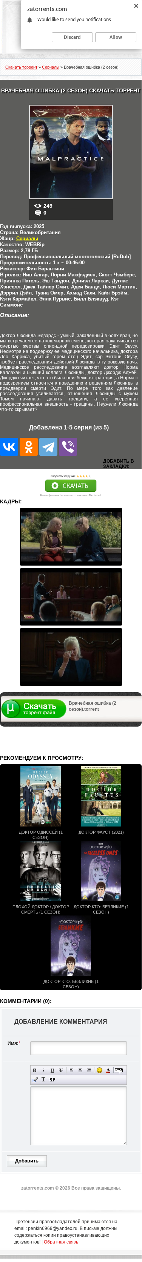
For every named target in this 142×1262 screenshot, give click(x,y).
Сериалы (27, 238)
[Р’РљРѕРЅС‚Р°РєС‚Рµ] (9, 447)
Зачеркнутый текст (61, 1070)
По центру (80, 1070)
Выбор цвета (108, 1070)
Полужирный (35, 1070)
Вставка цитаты (35, 1079)
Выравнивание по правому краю (89, 1070)
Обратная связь (61, 1242)
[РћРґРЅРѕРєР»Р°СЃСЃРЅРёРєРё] (29, 447)
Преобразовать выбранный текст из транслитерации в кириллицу (43, 1079)
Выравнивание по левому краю (71, 1070)
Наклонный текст (43, 1070)
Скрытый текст (118, 1070)
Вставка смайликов (99, 1070)
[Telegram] (48, 447)
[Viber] (68, 447)
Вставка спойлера (52, 1079)
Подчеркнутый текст (52, 1070)
